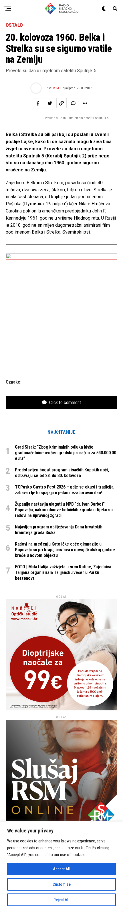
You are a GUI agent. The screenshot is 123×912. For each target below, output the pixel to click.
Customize (62, 884)
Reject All (61, 899)
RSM (56, 88)
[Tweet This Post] (50, 103)
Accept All (61, 869)
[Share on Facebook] (38, 103)
